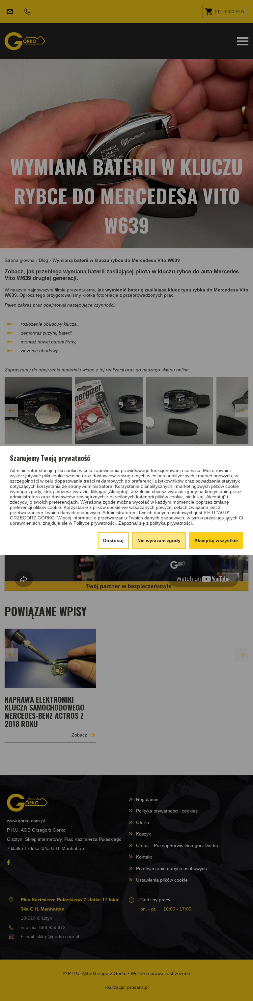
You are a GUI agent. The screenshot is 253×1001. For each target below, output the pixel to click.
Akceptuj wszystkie (216, 540)
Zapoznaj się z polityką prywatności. (155, 523)
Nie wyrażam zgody (159, 540)
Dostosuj (113, 540)
